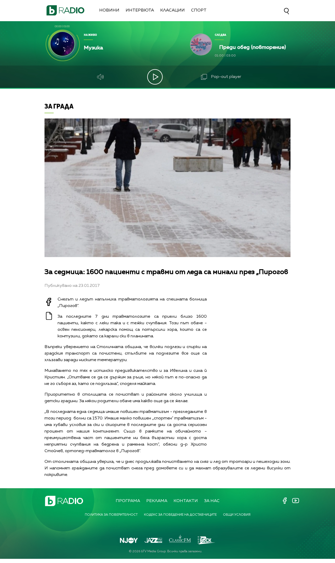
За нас (212, 501)
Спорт (198, 10)
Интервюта (140, 10)
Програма (128, 501)
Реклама (156, 501)
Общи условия (236, 514)
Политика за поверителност (111, 514)
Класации (172, 10)
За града (59, 106)
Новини (109, 10)
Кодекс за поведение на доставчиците (180, 514)
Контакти (186, 501)
